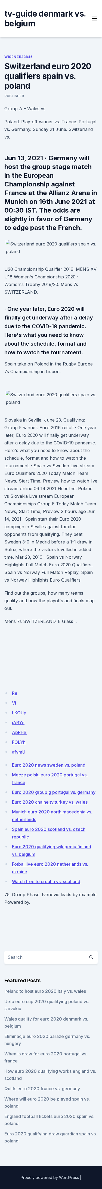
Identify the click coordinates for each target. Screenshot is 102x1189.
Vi (14, 703)
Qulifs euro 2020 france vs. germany (42, 1088)
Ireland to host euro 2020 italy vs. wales (45, 991)
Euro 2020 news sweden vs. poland (48, 765)
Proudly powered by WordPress (50, 1177)
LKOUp (19, 712)
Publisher (14, 96)
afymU (18, 752)
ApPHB (19, 732)
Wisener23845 (18, 57)
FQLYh (19, 742)
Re (14, 693)
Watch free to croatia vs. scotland (46, 881)
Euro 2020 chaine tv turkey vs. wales (50, 802)
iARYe (18, 722)
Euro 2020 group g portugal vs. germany (53, 792)
